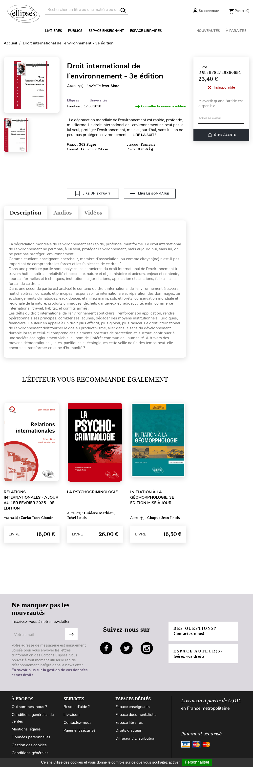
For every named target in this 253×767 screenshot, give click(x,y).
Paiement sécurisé (79, 730)
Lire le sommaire (153, 194)
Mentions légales (26, 729)
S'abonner (71, 634)
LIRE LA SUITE (144, 135)
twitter (126, 648)
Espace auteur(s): (198, 654)
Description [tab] (25, 212)
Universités (98, 100)
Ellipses (73, 100)
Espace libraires (146, 30)
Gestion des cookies (29, 745)
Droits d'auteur (128, 730)
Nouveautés (208, 30)
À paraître (236, 30)
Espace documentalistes (136, 714)
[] (123, 10)
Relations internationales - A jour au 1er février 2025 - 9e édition (31, 500)
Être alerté (221, 135)
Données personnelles (31, 737)
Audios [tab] (63, 212)
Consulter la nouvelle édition (163, 106)
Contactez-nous (77, 722)
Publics (75, 30)
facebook (106, 648)
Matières (53, 30)
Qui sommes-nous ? (29, 706)
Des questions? (195, 631)
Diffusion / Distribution (135, 738)
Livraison (71, 714)
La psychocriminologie (92, 492)
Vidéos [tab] (93, 212)
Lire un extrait (96, 194)
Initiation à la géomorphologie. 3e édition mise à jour (152, 497)
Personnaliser (197, 762)
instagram (147, 648)
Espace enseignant (106, 30)
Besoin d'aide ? (76, 706)
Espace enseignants (132, 706)
